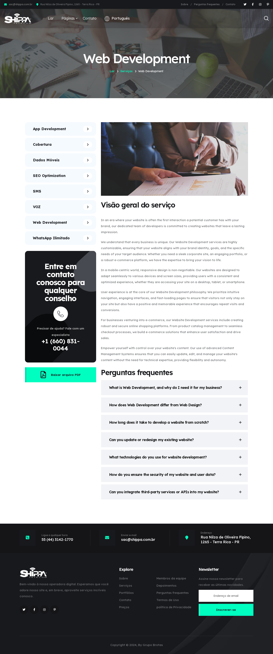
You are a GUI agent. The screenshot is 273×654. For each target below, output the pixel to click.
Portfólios (126, 593)
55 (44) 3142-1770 (57, 539)
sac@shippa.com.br (20, 4)
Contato (230, 4)
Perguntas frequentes (207, 4)
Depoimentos (166, 585)
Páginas (68, 18)
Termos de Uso (167, 600)
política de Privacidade (173, 607)
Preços (124, 607)
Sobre (184, 4)
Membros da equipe (171, 578)
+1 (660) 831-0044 (61, 344)
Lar (51, 18)
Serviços (126, 71)
